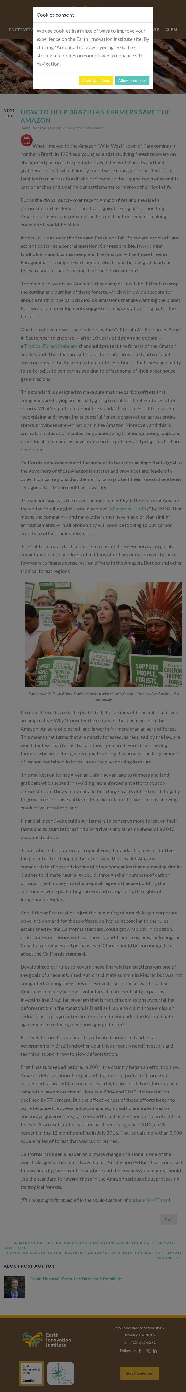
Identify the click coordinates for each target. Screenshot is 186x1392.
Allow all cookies (132, 80)
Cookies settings (96, 80)
